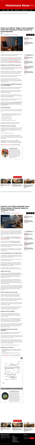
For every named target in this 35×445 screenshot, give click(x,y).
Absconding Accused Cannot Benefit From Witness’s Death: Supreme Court (28, 39)
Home (1, 13)
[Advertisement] (17, 20)
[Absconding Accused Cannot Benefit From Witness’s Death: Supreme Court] (6, 181)
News (3, 13)
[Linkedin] (3, 0)
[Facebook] (27, 35)
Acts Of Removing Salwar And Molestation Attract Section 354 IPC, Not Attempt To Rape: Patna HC (28, 72)
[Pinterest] (31, 35)
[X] (4, 0)
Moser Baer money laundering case (13, 61)
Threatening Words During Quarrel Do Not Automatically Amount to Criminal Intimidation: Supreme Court (29, 43)
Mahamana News (6, 144)
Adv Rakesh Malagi (13, 148)
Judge (11, 58)
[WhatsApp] (33, 35)
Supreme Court (26, 37)
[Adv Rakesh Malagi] (5, 153)
